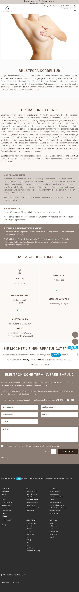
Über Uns (54, 520)
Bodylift (52, 499)
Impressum (43, 3)
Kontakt (52, 537)
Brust (28, 488)
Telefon (75, 335)
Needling (4, 513)
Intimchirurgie (54, 513)
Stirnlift (4, 497)
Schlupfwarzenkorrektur (33, 508)
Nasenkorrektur (6, 510)
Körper (53, 488)
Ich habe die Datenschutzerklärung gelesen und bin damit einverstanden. (33, 446)
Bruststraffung (30, 497)
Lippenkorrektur (6, 505)
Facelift (4, 494)
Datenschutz (34, 3)
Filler (27, 537)
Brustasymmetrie (31, 505)
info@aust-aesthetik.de (48, 1)
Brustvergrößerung (31, 491)
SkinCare (28, 531)
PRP (27, 542)
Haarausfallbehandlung (33, 550)
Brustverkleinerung (31, 494)
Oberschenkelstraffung (57, 505)
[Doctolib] (75, 349)
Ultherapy (4, 516)
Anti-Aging (31, 520)
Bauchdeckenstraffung (56, 497)
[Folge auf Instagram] (2, 525)
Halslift (4, 499)
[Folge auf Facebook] (6, 525)
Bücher (52, 529)
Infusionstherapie (55, 491)
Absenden (68, 451)
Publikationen (54, 526)
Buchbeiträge (54, 531)
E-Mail (75, 342)
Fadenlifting (29, 548)
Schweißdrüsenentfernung (58, 508)
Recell (27, 545)
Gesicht (5, 488)
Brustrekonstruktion (32, 502)
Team (51, 523)
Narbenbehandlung (55, 510)
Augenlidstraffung (7, 502)
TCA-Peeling (5, 491)
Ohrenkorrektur (6, 508)
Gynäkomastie (30, 510)
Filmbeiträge (53, 534)
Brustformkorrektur (32, 499)
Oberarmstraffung (55, 502)
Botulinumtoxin (30, 534)
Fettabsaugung (54, 494)
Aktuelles (6, 520)
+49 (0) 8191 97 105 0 (31, 1)
